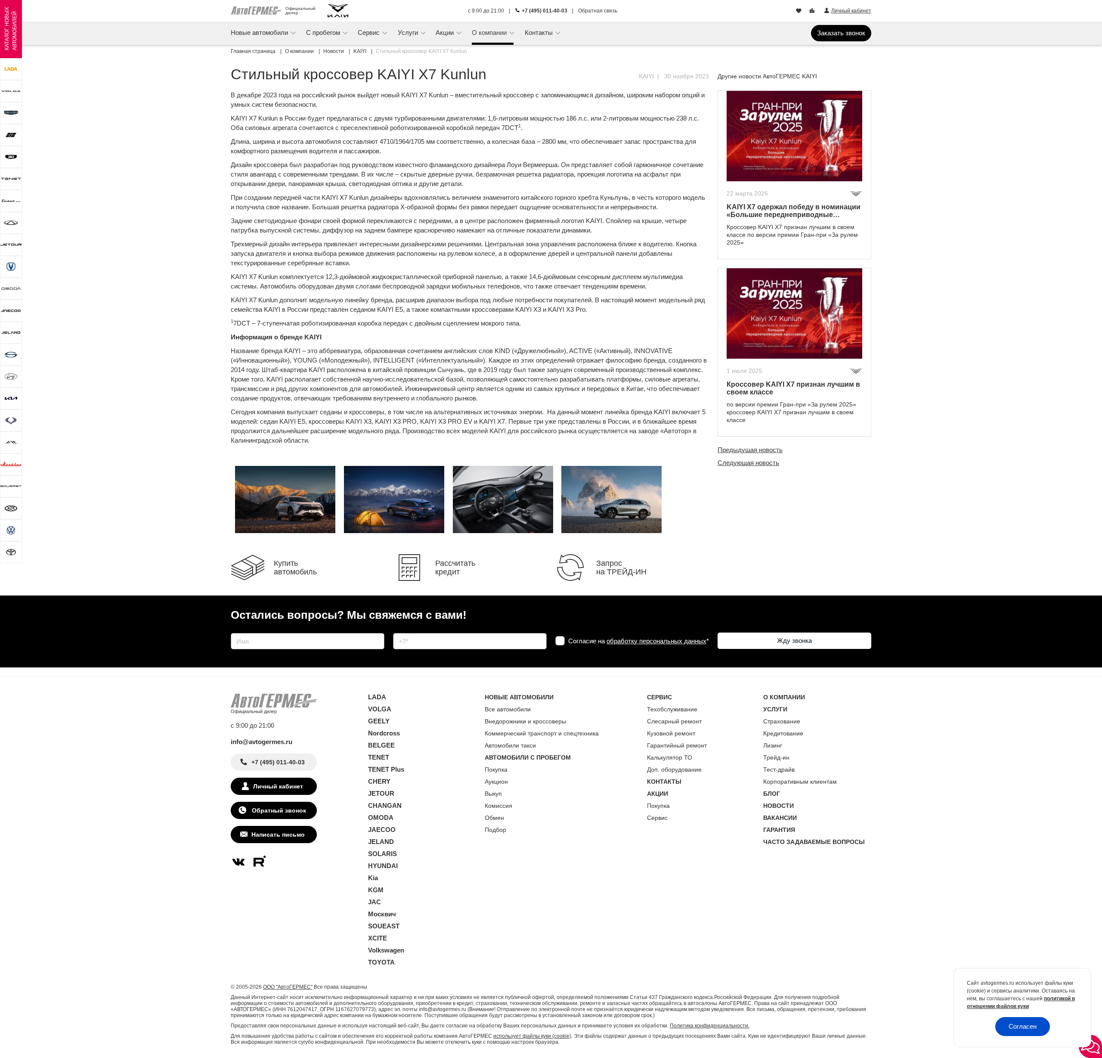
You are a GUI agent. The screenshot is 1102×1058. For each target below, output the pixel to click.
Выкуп (493, 793)
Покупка (496, 769)
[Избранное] (800, 11)
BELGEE (381, 745)
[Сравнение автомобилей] (813, 11)
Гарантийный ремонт (677, 745)
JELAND (381, 841)
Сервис (657, 817)
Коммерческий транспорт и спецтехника (542, 733)
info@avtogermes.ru (261, 741)
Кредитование (783, 733)
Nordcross (384, 733)
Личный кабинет (278, 786)
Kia (373, 877)
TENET (378, 757)
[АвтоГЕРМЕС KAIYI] (338, 11)
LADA (377, 697)
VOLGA (379, 709)
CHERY (379, 781)
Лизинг (772, 745)
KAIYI (646, 76)
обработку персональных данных (656, 641)
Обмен (494, 817)
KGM (376, 890)
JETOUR (381, 793)
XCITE (377, 938)
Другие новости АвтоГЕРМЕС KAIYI (767, 76)
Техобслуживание (672, 709)
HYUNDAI (383, 865)
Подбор (495, 829)
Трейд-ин (776, 757)
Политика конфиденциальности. (709, 1026)
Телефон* (403, 630)
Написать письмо (278, 834)
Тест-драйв (779, 769)
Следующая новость (748, 462)
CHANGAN (385, 805)
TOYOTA (381, 962)
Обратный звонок (278, 810)
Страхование (781, 721)
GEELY (379, 721)
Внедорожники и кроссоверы (525, 721)
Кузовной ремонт (671, 733)
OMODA (380, 817)
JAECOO (382, 829)
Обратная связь (597, 11)
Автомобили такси (510, 745)
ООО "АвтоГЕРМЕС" (288, 987)
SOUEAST (383, 926)
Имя (235, 630)
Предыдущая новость (750, 449)
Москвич (382, 914)
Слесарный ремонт (674, 721)
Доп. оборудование (674, 769)
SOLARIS (382, 853)
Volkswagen (386, 950)
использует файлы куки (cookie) (532, 1036)
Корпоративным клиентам (800, 781)
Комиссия (498, 805)
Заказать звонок (841, 33)
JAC (374, 902)
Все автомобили (508, 709)
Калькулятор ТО (669, 757)
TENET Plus (386, 769)
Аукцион (496, 781)
